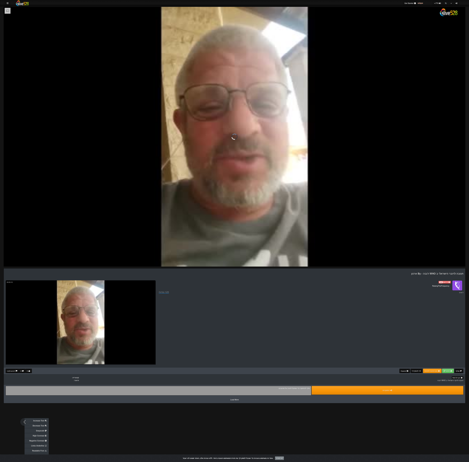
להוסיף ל (415, 371)
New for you (457, 378)
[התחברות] (456, 3)
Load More (234, 399)
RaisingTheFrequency (440, 286)
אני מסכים (279, 458)
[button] (444, 282)
